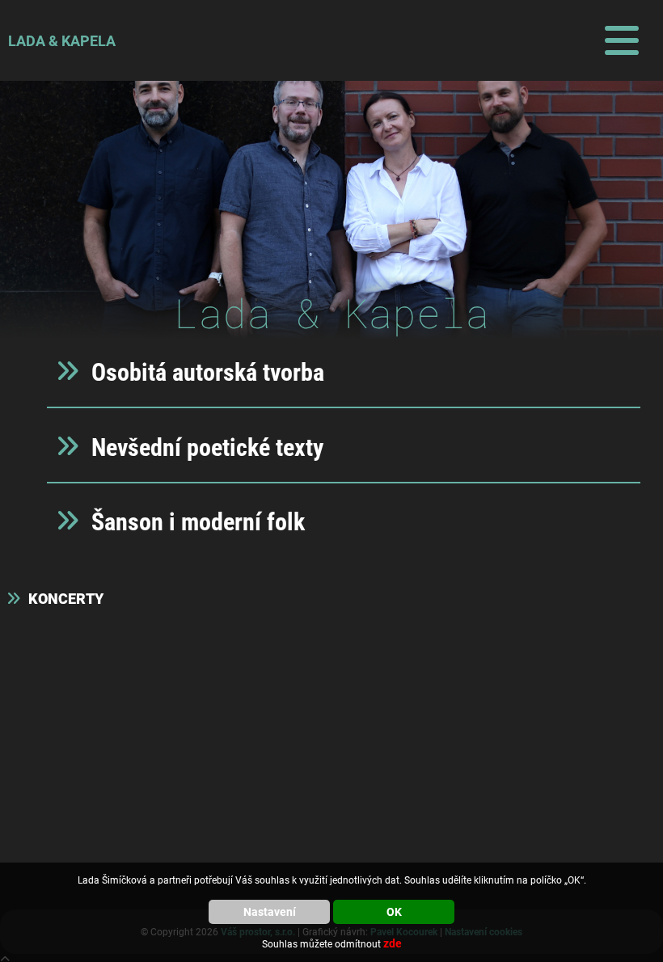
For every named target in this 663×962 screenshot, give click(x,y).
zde (392, 943)
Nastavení (269, 911)
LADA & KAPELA (62, 40)
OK (394, 911)
